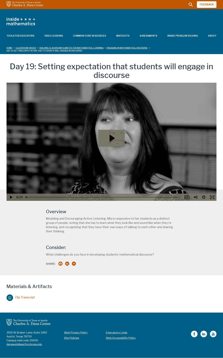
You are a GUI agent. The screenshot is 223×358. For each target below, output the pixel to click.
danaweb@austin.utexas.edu (24, 344)
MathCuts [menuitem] (122, 35)
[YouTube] (213, 336)
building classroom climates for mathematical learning (72, 48)
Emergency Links (116, 332)
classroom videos (26, 48)
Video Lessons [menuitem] (53, 35)
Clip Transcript (25, 297)
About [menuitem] (212, 35)
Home (9, 48)
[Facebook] (194, 336)
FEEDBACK (207, 4)
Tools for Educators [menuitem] (20, 35)
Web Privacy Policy (76, 332)
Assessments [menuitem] (148, 35)
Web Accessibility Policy (121, 338)
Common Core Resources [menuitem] (89, 35)
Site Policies (71, 338)
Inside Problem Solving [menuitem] (182, 35)
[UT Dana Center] (29, 322)
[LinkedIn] (203, 336)
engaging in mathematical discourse (127, 48)
